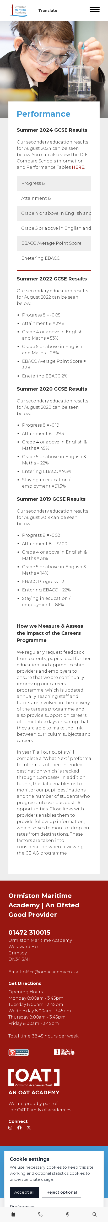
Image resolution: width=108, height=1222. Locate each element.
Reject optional (61, 1192)
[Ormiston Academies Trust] (34, 1082)
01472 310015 (29, 932)
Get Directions (24, 983)
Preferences (22, 1206)
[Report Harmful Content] (64, 1052)
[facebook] (19, 1127)
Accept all (24, 1192)
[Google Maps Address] (67, 1214)
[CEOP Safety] (18, 1052)
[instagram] (10, 1127)
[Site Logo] (20, 10)
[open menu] (95, 10)
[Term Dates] (13, 1214)
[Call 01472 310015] (40, 1214)
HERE (78, 167)
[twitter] (29, 1127)
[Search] (95, 1214)
